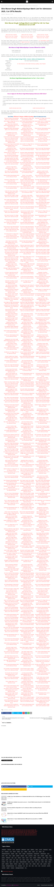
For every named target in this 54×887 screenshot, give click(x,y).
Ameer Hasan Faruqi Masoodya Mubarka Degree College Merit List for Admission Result (11, 513)
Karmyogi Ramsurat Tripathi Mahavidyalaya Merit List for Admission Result (11, 624)
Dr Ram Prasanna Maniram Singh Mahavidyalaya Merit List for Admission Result (27, 353)
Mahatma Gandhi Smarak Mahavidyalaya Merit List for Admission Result (43, 172)
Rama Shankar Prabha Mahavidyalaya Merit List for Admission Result (27, 662)
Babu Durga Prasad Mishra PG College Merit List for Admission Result (27, 261)
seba (42, 861)
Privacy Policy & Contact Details (47, 885)
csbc (12, 857)
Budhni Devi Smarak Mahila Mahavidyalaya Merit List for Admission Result (11, 517)
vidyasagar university (19, 867)
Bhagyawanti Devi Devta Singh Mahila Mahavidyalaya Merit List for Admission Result (11, 341)
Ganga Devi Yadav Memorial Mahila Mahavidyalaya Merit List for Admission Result (27, 505)
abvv (7, 855)
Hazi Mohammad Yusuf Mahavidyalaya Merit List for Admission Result (27, 522)
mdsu (27, 857)
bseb (20, 853)
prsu (48, 853)
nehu (51, 857)
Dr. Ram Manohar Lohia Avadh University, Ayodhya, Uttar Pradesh (31, 63)
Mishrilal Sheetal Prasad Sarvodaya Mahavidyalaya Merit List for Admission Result (42, 466)
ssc (36, 851)
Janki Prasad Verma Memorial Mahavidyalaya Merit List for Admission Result (11, 462)
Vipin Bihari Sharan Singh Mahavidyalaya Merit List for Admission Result (27, 324)
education (20, 865)
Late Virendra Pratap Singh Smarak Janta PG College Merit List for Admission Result (27, 164)
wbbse (11, 863)
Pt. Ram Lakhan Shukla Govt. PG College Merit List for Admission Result (27, 640)
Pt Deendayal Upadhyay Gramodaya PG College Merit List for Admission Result (42, 295)
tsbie (46, 861)
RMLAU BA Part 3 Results (11, 34)
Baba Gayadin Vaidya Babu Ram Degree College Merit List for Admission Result (11, 261)
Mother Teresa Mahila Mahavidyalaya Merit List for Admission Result (27, 177)
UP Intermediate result (44, 40)
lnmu (33, 861)
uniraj (3, 855)
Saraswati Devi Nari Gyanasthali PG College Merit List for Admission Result (11, 306)
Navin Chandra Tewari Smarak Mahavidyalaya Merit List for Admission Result (11, 295)
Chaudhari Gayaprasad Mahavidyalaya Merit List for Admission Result (27, 517)
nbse (47, 857)
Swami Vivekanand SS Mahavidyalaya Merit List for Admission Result (43, 242)
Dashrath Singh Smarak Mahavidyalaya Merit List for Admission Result (27, 269)
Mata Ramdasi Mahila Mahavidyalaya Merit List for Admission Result (27, 291)
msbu (44, 857)
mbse (23, 857)
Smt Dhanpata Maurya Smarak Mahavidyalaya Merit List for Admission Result (11, 410)
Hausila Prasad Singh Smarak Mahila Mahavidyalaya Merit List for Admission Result (11, 145)
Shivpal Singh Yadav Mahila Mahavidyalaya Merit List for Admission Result (27, 694)
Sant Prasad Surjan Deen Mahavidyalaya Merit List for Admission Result (27, 566)
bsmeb (50, 859)
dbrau (14, 851)
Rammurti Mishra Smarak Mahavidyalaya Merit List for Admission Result (27, 657)
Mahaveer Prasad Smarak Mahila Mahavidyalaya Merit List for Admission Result (27, 632)
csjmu (30, 851)
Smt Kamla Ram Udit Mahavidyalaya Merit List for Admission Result (27, 570)
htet (14, 861)
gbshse (17, 855)
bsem (46, 859)
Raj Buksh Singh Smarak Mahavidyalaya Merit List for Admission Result (11, 649)
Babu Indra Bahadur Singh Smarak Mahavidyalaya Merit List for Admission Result (27, 379)
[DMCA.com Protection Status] (7, 843)
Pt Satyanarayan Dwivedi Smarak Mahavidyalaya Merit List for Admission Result (43, 188)
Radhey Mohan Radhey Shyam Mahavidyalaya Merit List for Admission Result (42, 644)
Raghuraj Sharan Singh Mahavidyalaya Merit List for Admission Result (43, 299)
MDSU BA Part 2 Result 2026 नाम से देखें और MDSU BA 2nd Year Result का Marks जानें (18, 830)
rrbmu (11, 859)
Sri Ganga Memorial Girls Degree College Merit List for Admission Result (43, 490)
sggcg (46, 855)
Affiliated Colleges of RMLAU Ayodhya (24, 116)
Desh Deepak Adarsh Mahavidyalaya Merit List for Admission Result (27, 349)
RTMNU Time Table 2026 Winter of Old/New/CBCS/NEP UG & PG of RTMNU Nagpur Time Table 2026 (28, 796)
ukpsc (49, 863)
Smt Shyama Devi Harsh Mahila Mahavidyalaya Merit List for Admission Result (11, 254)
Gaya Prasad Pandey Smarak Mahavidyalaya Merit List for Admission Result (11, 141)
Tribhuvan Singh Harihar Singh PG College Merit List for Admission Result (27, 247)
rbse (38, 855)
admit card (24, 849)
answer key (45, 849)
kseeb (29, 861)
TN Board (8, 857)
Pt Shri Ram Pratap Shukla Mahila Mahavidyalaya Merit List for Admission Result (27, 582)
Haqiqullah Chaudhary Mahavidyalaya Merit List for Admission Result (43, 274)
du (15, 865)
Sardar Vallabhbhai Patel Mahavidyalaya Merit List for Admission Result (43, 224)
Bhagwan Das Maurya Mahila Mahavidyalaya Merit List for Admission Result (11, 597)
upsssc (8, 867)
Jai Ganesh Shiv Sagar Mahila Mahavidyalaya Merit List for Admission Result (27, 366)
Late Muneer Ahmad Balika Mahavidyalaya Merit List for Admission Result (11, 287)
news (28, 849)
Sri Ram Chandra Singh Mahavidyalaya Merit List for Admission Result (11, 427)
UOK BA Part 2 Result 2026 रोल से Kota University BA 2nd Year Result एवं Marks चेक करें (19, 831)
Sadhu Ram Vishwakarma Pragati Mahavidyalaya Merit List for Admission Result (11, 547)
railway (34, 863)
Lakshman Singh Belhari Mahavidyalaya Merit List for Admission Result (11, 168)
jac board (30, 855)
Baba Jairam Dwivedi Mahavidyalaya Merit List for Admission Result (27, 125)
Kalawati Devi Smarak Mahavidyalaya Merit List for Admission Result (43, 522)
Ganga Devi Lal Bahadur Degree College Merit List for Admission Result (27, 453)
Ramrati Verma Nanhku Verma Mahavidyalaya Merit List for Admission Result (27, 212)
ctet (7, 861)
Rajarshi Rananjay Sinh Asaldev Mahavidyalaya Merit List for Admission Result (42, 197)
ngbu (16, 853)
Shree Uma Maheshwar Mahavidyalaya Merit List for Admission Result (43, 566)
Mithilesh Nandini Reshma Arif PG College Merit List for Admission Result (42, 530)
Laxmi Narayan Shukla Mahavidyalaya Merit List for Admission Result (27, 168)
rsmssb (42, 855)
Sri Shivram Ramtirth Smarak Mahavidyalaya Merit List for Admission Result (11, 440)
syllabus (32, 849)
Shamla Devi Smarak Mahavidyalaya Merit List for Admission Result (27, 328)
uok (20, 859)
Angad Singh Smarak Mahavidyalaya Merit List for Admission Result (27, 586)
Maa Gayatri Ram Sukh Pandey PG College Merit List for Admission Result (27, 287)
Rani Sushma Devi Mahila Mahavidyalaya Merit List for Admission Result (43, 562)
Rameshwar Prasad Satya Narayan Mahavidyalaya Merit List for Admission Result (11, 406)
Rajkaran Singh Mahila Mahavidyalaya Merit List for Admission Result (43, 390)
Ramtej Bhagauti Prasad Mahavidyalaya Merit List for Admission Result (27, 543)
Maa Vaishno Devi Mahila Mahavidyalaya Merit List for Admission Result (43, 379)
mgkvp (25, 851)
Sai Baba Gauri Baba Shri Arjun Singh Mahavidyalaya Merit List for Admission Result (42, 666)
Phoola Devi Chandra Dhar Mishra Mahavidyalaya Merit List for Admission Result (42, 636)
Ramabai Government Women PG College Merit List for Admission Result (42, 662)
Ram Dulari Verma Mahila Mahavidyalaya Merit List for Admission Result (43, 477)
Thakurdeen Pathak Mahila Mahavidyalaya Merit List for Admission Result (27, 683)
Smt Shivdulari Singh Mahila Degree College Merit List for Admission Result (11, 570)
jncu (22, 851)
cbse (10, 855)
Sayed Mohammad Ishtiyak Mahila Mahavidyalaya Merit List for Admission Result (42, 319)
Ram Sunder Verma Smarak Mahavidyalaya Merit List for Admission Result (43, 539)
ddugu (18, 851)
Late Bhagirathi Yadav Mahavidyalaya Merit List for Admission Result (27, 160)
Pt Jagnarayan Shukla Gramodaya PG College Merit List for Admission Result (11, 299)
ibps (26, 855)
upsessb (3, 867)
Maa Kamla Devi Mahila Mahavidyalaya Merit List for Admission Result (43, 526)
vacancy (12, 867)
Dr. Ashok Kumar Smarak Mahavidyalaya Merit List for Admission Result (27, 612)
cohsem (3, 861)
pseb (7, 859)
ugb (41, 863)
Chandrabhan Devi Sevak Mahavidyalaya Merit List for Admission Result (11, 134)
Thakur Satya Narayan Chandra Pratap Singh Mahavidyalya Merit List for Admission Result (11, 247)
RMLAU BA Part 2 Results (27, 34)
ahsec (24, 859)
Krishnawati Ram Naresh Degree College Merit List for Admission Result (43, 375)
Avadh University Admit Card (39, 108)
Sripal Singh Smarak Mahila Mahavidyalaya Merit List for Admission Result (11, 242)
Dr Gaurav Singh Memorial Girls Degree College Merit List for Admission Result (11, 274)
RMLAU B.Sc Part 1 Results (42, 37)
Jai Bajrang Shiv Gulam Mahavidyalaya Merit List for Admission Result (11, 150)
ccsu (11, 851)
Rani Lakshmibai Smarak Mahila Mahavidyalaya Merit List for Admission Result (27, 217)
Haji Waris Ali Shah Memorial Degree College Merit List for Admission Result (11, 457)
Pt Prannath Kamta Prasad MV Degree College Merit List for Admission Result (27, 473)
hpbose (22, 855)
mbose (19, 857)
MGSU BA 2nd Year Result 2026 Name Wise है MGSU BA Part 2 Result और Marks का (18, 832)
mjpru (33, 851)
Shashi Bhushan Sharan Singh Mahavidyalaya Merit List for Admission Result (11, 311)
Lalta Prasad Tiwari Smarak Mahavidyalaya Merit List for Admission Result (27, 436)
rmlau (36, 849)
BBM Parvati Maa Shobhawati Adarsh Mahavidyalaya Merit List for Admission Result (11, 125)
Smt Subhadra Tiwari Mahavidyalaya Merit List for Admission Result (27, 432)
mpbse (34, 857)
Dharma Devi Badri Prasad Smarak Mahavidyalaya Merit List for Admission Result (42, 134)
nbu (30, 863)
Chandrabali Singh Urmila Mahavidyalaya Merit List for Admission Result (27, 345)
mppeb (12, 853)
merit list (6, 5)
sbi (14, 859)
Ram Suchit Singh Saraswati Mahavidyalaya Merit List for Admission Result (27, 402)
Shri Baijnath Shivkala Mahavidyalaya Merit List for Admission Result (27, 490)
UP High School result (25, 42)
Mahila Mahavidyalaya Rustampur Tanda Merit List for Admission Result (11, 701)
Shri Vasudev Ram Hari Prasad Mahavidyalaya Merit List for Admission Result (11, 674)
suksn (50, 849)
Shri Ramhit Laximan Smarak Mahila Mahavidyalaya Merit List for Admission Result (11, 690)
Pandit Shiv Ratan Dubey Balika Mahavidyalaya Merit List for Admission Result (11, 192)
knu (29, 865)
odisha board (43, 853)
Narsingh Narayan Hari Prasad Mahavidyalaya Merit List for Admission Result (11, 386)
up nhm (48, 865)
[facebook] (14, 786)
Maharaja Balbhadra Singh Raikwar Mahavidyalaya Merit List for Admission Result (11, 530)
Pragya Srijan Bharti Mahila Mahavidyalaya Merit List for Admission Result (11, 535)
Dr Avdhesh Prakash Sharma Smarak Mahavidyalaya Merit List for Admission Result (11, 453)
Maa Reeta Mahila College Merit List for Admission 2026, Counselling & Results (24, 807)
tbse (17, 859)
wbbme (7, 863)
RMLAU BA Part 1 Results (42, 34)
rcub (36, 865)
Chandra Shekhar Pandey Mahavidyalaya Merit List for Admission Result (11, 345)
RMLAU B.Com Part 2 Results (27, 36)
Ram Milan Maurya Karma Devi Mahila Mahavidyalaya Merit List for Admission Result (11, 657)
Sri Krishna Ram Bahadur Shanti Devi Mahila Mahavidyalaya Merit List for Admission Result (11, 436)
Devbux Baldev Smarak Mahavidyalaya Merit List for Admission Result (43, 349)
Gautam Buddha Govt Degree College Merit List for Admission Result (11, 358)
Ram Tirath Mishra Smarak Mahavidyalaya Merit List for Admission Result (27, 315)
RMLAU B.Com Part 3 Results (11, 36)
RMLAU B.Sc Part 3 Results (11, 37)
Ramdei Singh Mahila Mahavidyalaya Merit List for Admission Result (27, 690)
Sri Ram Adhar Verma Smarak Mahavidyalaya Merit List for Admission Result (42, 679)
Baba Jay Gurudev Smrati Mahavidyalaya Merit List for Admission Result (11, 593)
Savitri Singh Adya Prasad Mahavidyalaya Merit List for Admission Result (11, 419)
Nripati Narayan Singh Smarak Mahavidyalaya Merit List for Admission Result (11, 694)
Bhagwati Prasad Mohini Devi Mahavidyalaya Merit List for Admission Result (27, 597)
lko (43, 851)
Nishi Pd (3, 14)
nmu (36, 861)
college (3, 865)
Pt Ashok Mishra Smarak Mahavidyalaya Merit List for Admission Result (27, 535)
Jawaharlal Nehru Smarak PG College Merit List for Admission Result (27, 462)
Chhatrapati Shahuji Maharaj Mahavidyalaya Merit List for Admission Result (11, 315)
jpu (26, 865)
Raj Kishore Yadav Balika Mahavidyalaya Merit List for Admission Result (27, 197)
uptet (3, 863)
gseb (10, 861)
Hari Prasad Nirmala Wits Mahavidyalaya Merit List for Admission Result (27, 362)
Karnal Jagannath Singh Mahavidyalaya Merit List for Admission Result (27, 604)
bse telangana (36, 859)
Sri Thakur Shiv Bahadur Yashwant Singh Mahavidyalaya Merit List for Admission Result (42, 577)
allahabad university (5, 853)
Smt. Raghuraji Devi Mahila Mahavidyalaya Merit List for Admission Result (27, 679)
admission (6, 709)
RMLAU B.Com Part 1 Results (42, 36)
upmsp (3, 857)
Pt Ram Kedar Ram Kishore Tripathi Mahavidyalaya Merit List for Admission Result (27, 184)
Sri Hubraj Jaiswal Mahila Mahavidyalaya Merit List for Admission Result (27, 674)
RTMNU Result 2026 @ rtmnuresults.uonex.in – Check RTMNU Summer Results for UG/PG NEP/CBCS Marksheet (28, 802)
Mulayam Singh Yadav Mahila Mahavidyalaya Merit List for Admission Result (42, 632)
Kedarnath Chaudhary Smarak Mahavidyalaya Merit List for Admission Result (11, 282)
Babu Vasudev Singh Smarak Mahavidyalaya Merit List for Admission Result (43, 513)
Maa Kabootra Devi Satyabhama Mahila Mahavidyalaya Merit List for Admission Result (11, 706)
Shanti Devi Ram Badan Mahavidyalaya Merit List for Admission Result (43, 670)
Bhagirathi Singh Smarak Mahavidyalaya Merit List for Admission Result (11, 265)
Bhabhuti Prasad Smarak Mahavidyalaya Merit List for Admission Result (43, 336)
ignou (17, 861)
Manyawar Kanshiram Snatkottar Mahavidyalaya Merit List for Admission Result (11, 291)
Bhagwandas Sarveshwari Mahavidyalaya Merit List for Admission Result (43, 509)
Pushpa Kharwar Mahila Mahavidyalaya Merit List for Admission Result (43, 640)
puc (39, 861)
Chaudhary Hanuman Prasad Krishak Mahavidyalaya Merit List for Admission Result (11, 604)
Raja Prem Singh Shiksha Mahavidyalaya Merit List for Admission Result (11, 539)
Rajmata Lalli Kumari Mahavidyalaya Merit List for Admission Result (27, 539)
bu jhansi (6, 851)
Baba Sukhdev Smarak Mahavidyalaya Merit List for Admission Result (43, 593)
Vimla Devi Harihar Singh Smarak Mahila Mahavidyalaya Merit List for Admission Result (27, 497)
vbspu (40, 851)
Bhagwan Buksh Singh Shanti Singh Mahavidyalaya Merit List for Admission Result (27, 265)
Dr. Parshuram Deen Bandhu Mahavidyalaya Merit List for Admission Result (42, 612)
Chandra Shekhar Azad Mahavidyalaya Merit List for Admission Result (27, 341)
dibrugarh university (10, 865)
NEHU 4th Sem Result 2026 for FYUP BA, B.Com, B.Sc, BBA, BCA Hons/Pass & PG (19, 835)
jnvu (15, 857)
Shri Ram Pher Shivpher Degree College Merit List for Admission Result (42, 427)
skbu (38, 863)
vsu (25, 867)
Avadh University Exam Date (15, 108)
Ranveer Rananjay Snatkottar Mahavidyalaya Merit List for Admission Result (11, 566)
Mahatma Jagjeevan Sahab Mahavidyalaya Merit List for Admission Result (11, 390)
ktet (32, 865)
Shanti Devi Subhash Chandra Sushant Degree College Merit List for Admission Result (42, 547)
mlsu (31, 857)
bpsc (23, 863)
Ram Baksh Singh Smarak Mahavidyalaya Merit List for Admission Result (27, 653)
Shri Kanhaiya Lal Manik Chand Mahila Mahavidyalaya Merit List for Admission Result (27, 231)
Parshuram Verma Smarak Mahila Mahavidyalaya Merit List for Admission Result (42, 386)
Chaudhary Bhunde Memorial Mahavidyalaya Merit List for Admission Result (27, 134)
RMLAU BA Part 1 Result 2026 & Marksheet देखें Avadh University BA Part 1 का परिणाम (24, 818)
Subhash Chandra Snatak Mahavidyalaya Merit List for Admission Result (27, 319)
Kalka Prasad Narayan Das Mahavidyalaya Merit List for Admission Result (11, 375)
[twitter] (40, 786)
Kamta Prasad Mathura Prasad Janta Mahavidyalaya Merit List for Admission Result (42, 278)
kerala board (36, 853)
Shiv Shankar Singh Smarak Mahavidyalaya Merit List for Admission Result (43, 419)
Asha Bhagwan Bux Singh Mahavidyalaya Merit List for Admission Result (27, 332)
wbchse (15, 863)
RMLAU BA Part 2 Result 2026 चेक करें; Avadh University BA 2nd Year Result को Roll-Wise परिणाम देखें (27, 813)
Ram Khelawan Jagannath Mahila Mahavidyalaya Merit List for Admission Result (43, 395)
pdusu (3, 859)
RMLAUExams (16, 885)
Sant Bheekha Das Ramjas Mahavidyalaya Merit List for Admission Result (43, 410)
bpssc (27, 863)
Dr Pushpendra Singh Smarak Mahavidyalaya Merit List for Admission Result (11, 557)
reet (39, 865)
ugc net (45, 863)
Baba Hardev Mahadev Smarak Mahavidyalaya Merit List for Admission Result (27, 336)
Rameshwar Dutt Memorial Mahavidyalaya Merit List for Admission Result (11, 543)
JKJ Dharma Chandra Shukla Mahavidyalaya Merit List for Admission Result (43, 366)
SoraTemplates (8, 885)
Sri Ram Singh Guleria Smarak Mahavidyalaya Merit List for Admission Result (27, 427)
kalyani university (23, 861)
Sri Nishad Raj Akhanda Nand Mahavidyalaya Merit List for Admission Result (42, 231)
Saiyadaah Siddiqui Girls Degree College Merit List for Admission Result (27, 410)
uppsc (50, 861)
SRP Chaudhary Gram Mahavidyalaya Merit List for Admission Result (27, 415)
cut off (40, 849)
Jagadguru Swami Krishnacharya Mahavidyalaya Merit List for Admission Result (42, 557)
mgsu (35, 855)
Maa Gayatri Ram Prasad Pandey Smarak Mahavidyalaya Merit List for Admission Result (42, 324)
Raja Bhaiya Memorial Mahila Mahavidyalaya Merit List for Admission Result (42, 535)
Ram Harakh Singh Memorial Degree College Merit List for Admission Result (11, 208)
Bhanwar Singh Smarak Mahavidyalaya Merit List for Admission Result (27, 130)
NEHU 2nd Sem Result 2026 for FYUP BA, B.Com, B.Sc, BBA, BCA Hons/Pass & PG (19, 833)
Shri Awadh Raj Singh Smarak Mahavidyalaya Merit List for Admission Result (11, 319)
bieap (27, 859)
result (13, 849)
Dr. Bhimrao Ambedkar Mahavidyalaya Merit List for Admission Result (43, 328)
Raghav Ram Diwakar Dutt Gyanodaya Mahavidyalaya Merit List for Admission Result (27, 299)
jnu (24, 865)
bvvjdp (24, 853)
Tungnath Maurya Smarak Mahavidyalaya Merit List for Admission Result (11, 324)
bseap (42, 859)
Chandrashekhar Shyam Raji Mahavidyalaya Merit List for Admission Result (43, 265)
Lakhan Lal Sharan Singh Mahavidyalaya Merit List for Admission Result (43, 282)
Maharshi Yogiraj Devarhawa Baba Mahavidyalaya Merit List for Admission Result (42, 701)
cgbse (14, 855)
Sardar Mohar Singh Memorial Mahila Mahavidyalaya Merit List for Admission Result (27, 306)
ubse (50, 855)
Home (2, 5)
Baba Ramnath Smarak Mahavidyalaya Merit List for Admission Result (27, 593)
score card (44, 865)
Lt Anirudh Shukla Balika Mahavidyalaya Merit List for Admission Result (43, 462)
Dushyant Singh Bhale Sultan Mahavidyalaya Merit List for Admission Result (11, 577)
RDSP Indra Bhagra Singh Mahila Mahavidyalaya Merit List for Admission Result (43, 204)
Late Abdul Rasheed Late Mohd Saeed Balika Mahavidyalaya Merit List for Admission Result (11, 160)
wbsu (20, 863)
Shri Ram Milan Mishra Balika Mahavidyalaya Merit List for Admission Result (42, 238)
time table (18, 849)
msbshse (39, 857)
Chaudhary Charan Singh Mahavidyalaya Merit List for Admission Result (43, 345)
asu (2, 851)
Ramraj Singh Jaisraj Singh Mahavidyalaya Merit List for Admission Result (27, 406)
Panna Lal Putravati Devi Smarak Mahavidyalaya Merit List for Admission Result (27, 636)
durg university (29, 853)
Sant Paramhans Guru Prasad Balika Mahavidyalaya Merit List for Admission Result (11, 415)
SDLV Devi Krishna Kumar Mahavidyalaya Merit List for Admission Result (27, 423)
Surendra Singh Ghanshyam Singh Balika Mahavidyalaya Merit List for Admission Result (42, 440)
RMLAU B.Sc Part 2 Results (27, 37)
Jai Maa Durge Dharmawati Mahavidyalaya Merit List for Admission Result (11, 370)
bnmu (31, 859)
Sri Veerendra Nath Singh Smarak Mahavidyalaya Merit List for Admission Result (27, 577)
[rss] (14, 789)
